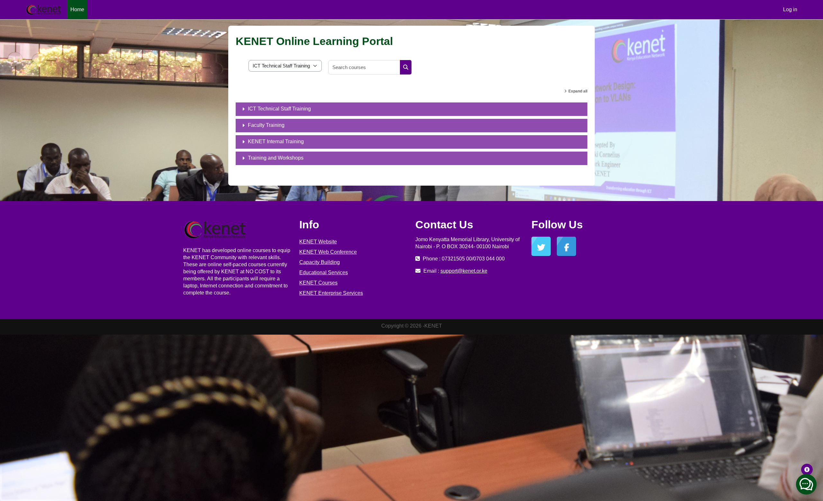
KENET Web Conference (328, 252)
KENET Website (318, 241)
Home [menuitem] (77, 9)
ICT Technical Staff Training (279, 108)
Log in (790, 9)
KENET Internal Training (276, 141)
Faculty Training (266, 125)
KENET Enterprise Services (331, 293)
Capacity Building (319, 262)
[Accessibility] (807, 469)
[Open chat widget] (806, 484)
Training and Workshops (275, 158)
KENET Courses (318, 283)
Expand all (577, 91)
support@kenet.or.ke (463, 271)
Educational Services (323, 272)
